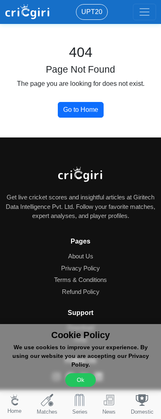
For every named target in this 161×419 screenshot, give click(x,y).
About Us (80, 256)
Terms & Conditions (80, 279)
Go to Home (80, 109)
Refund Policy (80, 291)
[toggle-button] (144, 12)
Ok (80, 379)
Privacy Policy (80, 268)
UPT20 (91, 11)
